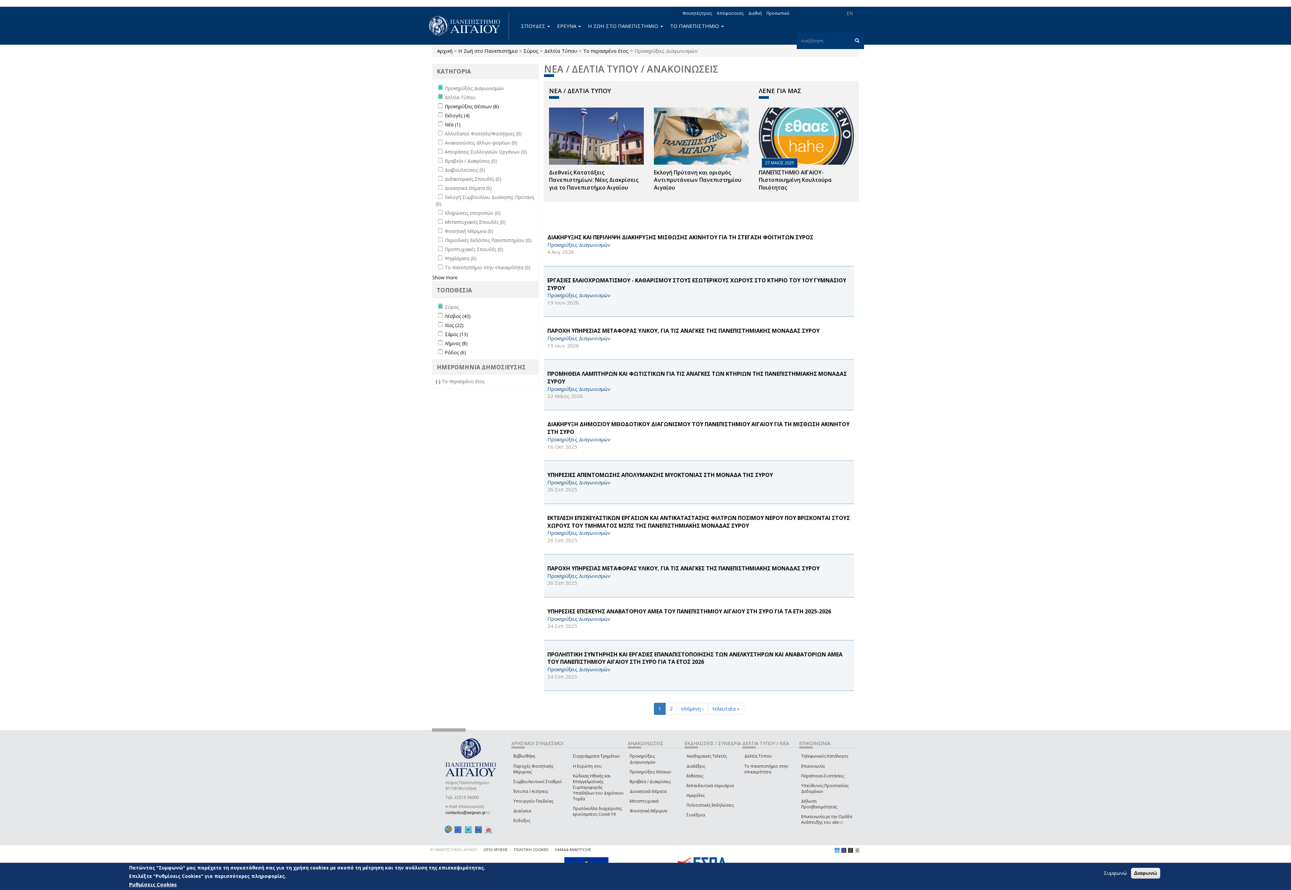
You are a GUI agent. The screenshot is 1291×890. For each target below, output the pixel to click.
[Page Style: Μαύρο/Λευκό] (857, 850)
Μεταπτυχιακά (644, 801)
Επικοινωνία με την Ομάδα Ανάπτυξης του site (826, 819)
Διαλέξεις (696, 766)
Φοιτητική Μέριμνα (648, 811)
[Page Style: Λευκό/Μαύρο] (850, 850)
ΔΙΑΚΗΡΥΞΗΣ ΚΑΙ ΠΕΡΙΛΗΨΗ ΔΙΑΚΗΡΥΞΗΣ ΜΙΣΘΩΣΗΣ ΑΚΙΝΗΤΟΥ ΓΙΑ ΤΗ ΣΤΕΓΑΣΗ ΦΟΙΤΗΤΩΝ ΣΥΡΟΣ (680, 237)
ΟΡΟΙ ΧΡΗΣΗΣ (495, 849)
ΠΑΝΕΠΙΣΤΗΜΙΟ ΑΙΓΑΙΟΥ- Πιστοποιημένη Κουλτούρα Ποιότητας (795, 180)
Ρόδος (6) (455, 352)
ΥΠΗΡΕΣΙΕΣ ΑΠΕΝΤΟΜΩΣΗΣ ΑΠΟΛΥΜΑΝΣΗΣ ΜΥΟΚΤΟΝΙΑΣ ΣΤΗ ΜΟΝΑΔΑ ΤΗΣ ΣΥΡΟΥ (660, 475)
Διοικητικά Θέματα (648, 791)
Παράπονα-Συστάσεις (822, 776)
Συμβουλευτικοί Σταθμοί (537, 781)
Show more (445, 277)
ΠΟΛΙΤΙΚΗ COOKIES (531, 849)
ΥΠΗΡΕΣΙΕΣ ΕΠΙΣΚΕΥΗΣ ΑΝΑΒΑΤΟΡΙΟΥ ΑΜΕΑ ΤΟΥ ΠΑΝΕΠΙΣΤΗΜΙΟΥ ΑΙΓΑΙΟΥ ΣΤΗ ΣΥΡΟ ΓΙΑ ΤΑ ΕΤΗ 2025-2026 (689, 611)
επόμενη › (692, 708)
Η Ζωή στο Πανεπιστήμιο (488, 50)
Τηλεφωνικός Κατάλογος (824, 756)
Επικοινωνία (813, 766)
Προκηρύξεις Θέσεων (650, 772)
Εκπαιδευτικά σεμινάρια (710, 785)
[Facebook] (458, 829)
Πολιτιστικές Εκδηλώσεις (710, 805)
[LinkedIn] (478, 829)
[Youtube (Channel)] (488, 829)
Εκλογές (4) (457, 115)
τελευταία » (726, 708)
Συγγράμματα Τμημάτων (596, 756)
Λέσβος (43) (458, 316)
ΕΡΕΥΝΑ (567, 26)
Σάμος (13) (456, 334)
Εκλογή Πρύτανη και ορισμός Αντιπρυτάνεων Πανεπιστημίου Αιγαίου (697, 180)
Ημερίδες (696, 795)
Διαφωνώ (1145, 873)
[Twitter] (468, 829)
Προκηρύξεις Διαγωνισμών (642, 759)
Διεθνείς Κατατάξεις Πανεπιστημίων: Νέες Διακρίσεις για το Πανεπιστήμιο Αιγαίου (593, 180)
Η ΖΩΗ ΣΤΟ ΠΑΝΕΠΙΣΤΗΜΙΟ (624, 26)
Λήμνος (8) (456, 343)
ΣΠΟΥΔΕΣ (534, 26)
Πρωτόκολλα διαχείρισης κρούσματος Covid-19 (597, 811)
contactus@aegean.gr (467, 812)
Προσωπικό (778, 13)
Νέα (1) (453, 124)
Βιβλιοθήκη (524, 756)
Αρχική (445, 50)
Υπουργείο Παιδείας (533, 801)
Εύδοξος (521, 820)
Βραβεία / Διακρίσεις (650, 781)
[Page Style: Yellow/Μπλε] (844, 850)
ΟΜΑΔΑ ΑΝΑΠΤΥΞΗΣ (573, 849)
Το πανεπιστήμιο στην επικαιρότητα (766, 769)
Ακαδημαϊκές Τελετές (707, 756)
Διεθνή (755, 13)
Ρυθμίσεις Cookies (153, 884)
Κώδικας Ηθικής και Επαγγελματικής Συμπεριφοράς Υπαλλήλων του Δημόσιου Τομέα (598, 787)
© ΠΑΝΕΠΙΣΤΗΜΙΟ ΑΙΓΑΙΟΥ (453, 849)
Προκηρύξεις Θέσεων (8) (472, 106)
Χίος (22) (454, 325)
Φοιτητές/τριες (697, 13)
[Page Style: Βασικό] (837, 850)
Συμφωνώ (1115, 872)
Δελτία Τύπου (560, 50)
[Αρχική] (468, 26)
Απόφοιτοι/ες (730, 13)
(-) (439, 381)
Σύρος (531, 50)
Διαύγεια (522, 811)
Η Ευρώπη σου (587, 766)
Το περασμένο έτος (606, 50)
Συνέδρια (696, 815)
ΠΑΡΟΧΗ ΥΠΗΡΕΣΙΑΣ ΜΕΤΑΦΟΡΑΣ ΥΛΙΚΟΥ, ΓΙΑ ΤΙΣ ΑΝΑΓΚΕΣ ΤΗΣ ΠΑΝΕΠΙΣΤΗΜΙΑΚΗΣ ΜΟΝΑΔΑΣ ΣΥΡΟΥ (683, 330)
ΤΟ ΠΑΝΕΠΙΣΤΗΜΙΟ (695, 26)
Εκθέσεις (695, 776)
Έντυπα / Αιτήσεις (530, 791)
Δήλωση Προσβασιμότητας (819, 804)
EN (850, 13)
